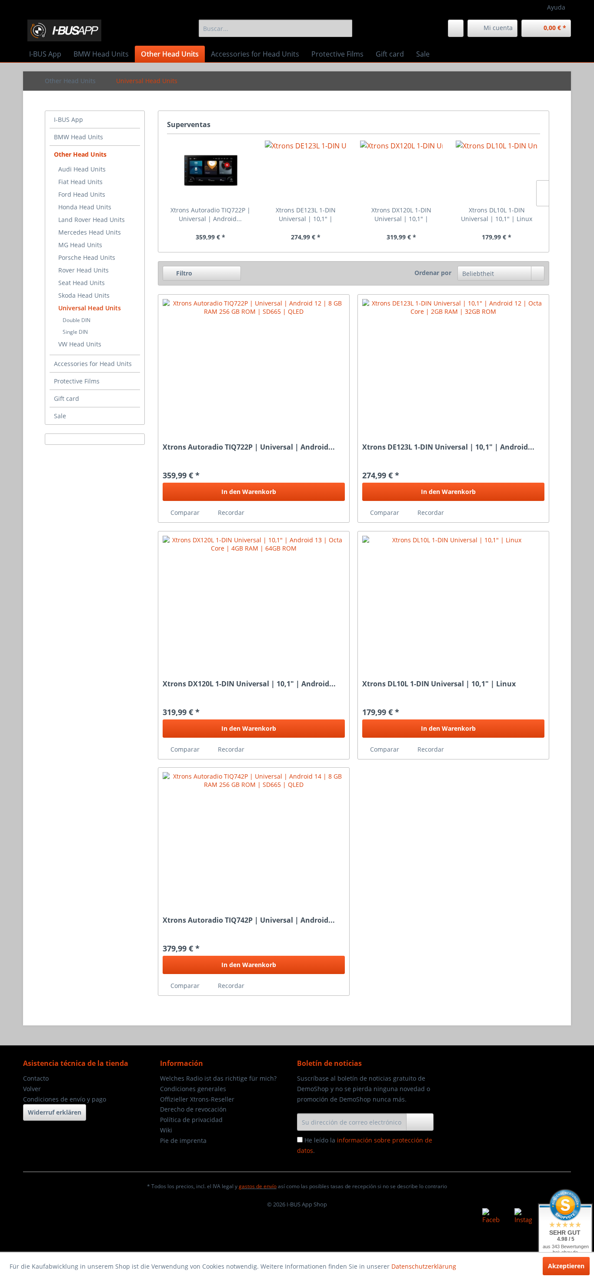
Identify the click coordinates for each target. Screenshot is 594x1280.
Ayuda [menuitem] (556, 7)
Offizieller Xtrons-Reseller (197, 1099)
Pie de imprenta (183, 1140)
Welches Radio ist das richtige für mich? (218, 1078)
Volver (32, 1089)
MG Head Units (80, 245)
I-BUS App (68, 119)
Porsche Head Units (86, 257)
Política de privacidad (191, 1119)
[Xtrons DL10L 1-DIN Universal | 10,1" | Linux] (497, 171)
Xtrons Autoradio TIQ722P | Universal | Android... (210, 214)
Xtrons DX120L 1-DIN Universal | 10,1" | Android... (401, 214)
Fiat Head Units (80, 182)
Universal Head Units (89, 308)
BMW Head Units (78, 137)
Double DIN (76, 320)
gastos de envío (258, 1186)
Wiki (166, 1130)
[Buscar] (344, 28)
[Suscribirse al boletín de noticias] (420, 1122)
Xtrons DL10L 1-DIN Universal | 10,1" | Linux (496, 214)
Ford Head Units (81, 194)
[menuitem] (275, 28)
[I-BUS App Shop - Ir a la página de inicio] (64, 30)
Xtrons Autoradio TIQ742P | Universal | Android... (249, 920)
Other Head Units (80, 154)
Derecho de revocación (193, 1109)
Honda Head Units (84, 207)
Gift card (66, 398)
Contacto (36, 1078)
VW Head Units (79, 344)
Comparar (184, 512)
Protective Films (77, 381)
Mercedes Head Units (89, 232)
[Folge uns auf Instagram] (523, 1217)
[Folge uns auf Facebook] (491, 1217)
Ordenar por (432, 273)
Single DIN (75, 332)
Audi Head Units (82, 169)
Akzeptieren (566, 1266)
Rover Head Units (83, 270)
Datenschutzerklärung (423, 1266)
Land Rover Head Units (91, 219)
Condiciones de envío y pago (64, 1099)
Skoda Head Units (84, 295)
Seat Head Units (81, 283)
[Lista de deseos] (456, 28)
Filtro (183, 273)
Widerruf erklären (54, 1112)
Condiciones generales (193, 1089)
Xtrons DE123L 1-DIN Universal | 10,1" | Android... (306, 214)
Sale (60, 416)
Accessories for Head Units (93, 363)
